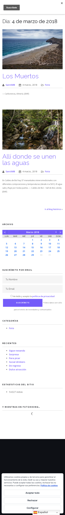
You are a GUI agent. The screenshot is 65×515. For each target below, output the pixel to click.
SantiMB (10, 84)
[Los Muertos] (32, 50)
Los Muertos (20, 76)
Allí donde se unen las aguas (29, 159)
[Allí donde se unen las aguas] (32, 131)
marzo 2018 (32, 232)
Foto (47, 84)
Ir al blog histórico (53, 209)
